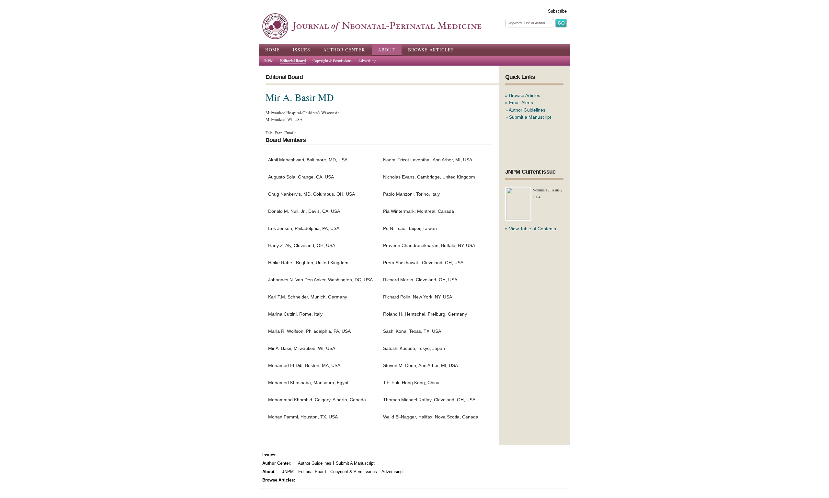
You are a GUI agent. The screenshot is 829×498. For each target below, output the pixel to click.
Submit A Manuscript (355, 463)
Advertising (367, 60)
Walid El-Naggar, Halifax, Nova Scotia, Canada (430, 416)
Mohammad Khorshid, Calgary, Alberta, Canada (317, 399)
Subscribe (557, 11)
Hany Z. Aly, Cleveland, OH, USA (301, 245)
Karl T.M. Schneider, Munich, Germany (307, 296)
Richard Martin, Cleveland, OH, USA (420, 279)
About (386, 50)
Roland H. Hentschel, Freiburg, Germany (425, 314)
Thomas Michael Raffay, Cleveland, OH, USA (429, 399)
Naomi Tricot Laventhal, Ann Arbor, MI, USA (427, 159)
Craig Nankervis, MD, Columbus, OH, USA (311, 194)
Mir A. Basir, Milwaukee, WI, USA (301, 348)
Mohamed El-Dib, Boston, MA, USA (304, 365)
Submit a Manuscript (530, 117)
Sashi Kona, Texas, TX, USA (412, 331)
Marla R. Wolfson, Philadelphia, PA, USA (309, 331)
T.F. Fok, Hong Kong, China (411, 382)
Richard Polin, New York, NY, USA (417, 296)
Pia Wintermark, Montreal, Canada (418, 211)
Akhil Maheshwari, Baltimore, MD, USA (307, 159)
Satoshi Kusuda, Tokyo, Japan (414, 348)
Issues (301, 50)
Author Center (344, 50)
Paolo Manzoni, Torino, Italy (411, 194)
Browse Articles (431, 50)
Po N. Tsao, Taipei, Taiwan (410, 228)
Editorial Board (293, 60)
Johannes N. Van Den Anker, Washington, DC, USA (320, 279)
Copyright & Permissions (332, 60)
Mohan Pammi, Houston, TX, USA (303, 416)
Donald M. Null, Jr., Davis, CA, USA (304, 211)
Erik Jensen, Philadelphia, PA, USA (303, 228)
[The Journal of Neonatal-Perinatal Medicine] (372, 35)
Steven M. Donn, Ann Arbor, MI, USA (420, 365)
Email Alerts (521, 102)
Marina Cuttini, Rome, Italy (295, 314)
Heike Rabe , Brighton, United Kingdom (308, 262)
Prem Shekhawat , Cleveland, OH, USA (423, 262)
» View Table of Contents (530, 228)
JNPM (268, 60)
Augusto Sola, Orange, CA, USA (301, 176)
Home (272, 50)
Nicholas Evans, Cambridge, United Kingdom (429, 176)
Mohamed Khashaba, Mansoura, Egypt (308, 382)
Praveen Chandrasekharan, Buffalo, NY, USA (429, 245)
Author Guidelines (527, 110)
